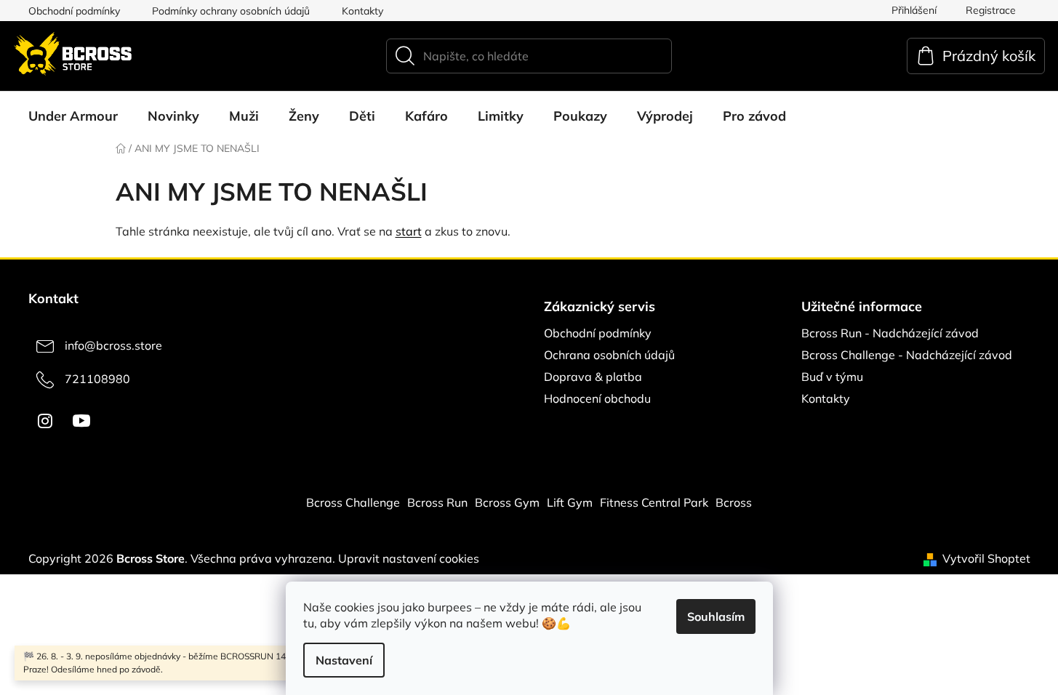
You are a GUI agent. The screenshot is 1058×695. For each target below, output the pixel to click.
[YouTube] (81, 421)
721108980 (97, 378)
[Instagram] (45, 421)
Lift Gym (570, 502)
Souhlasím (716, 616)
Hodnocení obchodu (597, 398)
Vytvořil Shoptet (986, 558)
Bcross (734, 502)
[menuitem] (73, 116)
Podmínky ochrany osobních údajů (231, 10)
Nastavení (344, 660)
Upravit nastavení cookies (408, 558)
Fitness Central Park (654, 502)
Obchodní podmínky (74, 10)
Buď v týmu (832, 376)
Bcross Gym (507, 502)
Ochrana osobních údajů (609, 355)
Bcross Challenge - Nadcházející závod (906, 355)
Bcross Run (437, 502)
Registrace (991, 10)
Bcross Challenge (353, 502)
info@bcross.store (113, 345)
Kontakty (362, 10)
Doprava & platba (593, 376)
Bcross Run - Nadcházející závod (890, 333)
